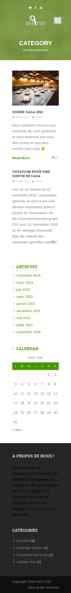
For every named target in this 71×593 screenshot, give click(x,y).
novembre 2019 (28, 332)
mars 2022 (25, 297)
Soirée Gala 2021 (27, 112)
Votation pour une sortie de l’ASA (31, 173)
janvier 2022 (26, 304)
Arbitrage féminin (30, 548)
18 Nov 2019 (22, 181)
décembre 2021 (28, 311)
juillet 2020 (25, 325)
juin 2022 (23, 289)
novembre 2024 (28, 275)
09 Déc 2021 (22, 117)
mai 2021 (24, 318)
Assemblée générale (32, 555)
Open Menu (57, 20)
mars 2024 (25, 282)
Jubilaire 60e (26, 562)
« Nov (16, 430)
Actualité (23, 541)
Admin (39, 117)
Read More (21, 158)
